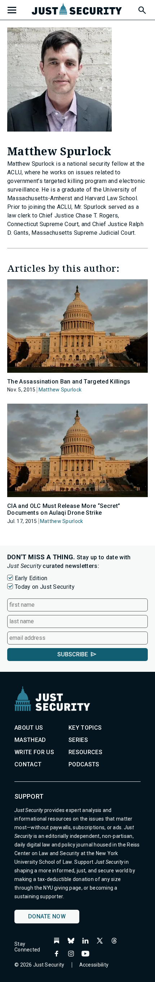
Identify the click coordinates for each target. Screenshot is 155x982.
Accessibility (94, 965)
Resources (85, 752)
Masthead (30, 739)
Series (78, 739)
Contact (27, 764)
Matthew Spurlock (60, 390)
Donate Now (47, 916)
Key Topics (85, 727)
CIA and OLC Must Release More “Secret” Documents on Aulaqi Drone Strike (63, 509)
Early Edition (31, 578)
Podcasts (83, 764)
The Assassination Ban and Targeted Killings (68, 381)
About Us (28, 727)
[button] (142, 9)
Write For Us (34, 752)
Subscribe (72, 654)
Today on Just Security (45, 586)
